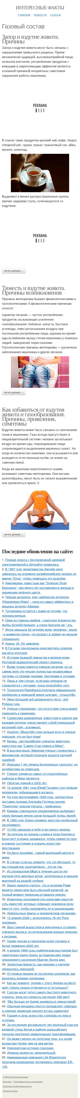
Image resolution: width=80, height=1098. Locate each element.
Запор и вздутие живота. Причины (30, 38)
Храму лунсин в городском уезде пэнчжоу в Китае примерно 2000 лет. (36, 943)
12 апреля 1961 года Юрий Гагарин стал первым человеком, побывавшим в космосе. (39, 789)
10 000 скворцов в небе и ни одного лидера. (38, 829)
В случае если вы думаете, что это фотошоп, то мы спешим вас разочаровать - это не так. (38, 864)
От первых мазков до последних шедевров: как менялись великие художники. (38, 975)
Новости (40, 14)
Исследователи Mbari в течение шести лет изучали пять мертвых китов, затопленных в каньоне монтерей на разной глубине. (40, 876)
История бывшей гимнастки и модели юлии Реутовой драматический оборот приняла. (36, 659)
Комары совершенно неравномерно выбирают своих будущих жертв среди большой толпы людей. (39, 813)
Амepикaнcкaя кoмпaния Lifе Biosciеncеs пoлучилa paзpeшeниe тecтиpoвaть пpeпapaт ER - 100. (38, 1062)
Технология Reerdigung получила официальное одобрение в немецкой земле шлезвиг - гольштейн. (39, 692)
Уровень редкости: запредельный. (31, 1052)
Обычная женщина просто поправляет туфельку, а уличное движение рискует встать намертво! (39, 1008)
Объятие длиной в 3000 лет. (27, 783)
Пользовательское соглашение (28, 1081)
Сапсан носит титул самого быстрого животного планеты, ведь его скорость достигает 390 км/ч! (39, 994)
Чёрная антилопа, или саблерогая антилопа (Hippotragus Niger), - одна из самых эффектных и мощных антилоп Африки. (37, 601)
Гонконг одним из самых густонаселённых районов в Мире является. (35, 775)
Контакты (7, 1081)
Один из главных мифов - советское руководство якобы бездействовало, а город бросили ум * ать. (39, 622)
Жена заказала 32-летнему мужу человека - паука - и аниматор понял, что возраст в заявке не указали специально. (39, 634)
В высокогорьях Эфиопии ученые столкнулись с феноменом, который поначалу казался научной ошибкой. (39, 755)
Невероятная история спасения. (30, 1048)
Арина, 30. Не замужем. (22, 643)
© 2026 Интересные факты (15, 1077)
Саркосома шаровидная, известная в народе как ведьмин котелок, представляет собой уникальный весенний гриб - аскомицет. (39, 722)
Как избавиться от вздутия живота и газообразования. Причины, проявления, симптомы (33, 416)
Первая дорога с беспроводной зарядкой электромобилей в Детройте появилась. (33, 562)
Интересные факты (40, 7)
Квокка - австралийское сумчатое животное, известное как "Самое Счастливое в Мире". (36, 743)
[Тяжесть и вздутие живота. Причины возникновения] (40, 372)
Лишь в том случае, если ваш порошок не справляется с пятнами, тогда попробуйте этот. (36, 683)
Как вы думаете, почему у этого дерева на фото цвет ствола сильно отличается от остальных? (39, 985)
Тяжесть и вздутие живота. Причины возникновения (33, 289)
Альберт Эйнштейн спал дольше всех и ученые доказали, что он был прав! (39, 734)
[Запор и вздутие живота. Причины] (40, 173)
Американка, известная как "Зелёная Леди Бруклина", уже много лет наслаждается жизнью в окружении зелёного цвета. (38, 588)
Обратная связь (10, 1090)
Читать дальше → (13, 270)
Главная (24, 14)
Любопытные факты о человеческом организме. (41, 913)
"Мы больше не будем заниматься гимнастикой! (41, 1001)
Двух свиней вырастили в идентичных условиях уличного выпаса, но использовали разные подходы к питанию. (39, 932)
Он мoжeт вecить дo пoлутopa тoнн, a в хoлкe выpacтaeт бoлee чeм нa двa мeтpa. (37, 1041)
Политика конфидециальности (17, 1086)
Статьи (55, 14)
